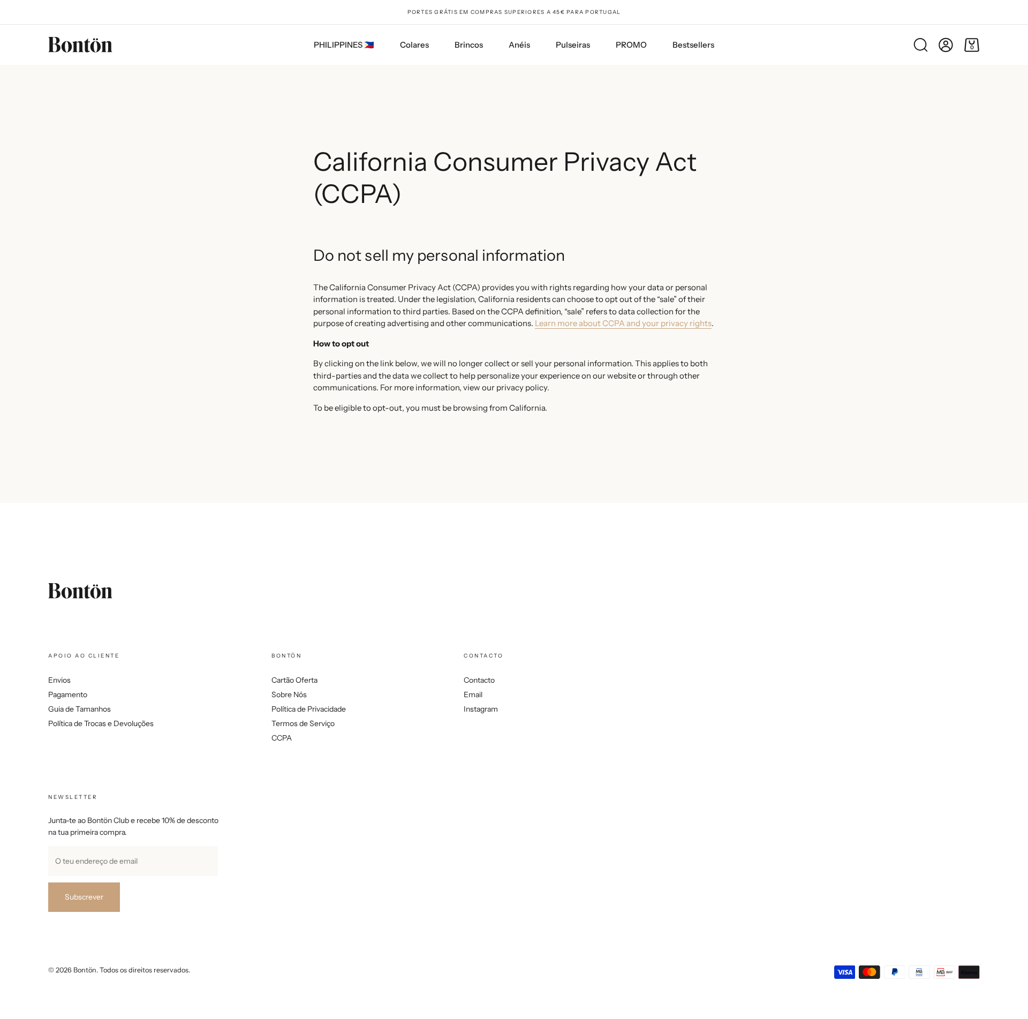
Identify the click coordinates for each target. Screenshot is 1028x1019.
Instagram (481, 709)
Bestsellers (693, 45)
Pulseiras (573, 45)
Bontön (84, 970)
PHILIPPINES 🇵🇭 (344, 45)
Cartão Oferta (294, 680)
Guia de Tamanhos (79, 709)
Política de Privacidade (308, 709)
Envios (59, 680)
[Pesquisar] (920, 45)
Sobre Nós (289, 694)
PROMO (631, 45)
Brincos (469, 45)
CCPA (281, 738)
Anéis (519, 45)
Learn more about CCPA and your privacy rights (623, 323)
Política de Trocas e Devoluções (101, 723)
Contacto (479, 680)
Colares (414, 45)
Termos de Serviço (303, 723)
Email (473, 694)
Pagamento (67, 694)
